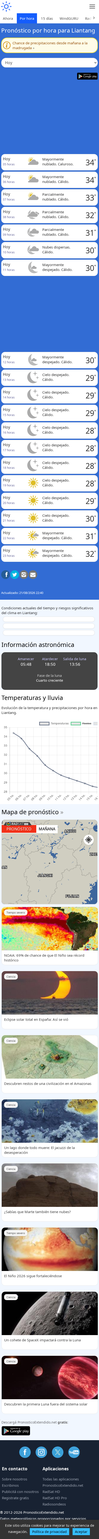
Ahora (8, 18)
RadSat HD (51, 1491)
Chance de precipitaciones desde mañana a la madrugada (49, 45)
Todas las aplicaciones (61, 1479)
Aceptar (81, 1531)
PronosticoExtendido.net (63, 1485)
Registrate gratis (15, 1497)
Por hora (27, 18)
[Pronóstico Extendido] (6, 6)
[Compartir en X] (14, 574)
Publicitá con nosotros (20, 1491)
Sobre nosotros (14, 1479)
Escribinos (10, 1485)
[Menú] (92, 6)
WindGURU (69, 18)
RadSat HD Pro (55, 1497)
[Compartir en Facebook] (5, 574)
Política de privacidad (49, 1531)
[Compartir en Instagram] (23, 574)
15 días (47, 18)
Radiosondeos (54, 1504)
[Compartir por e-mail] (33, 574)
